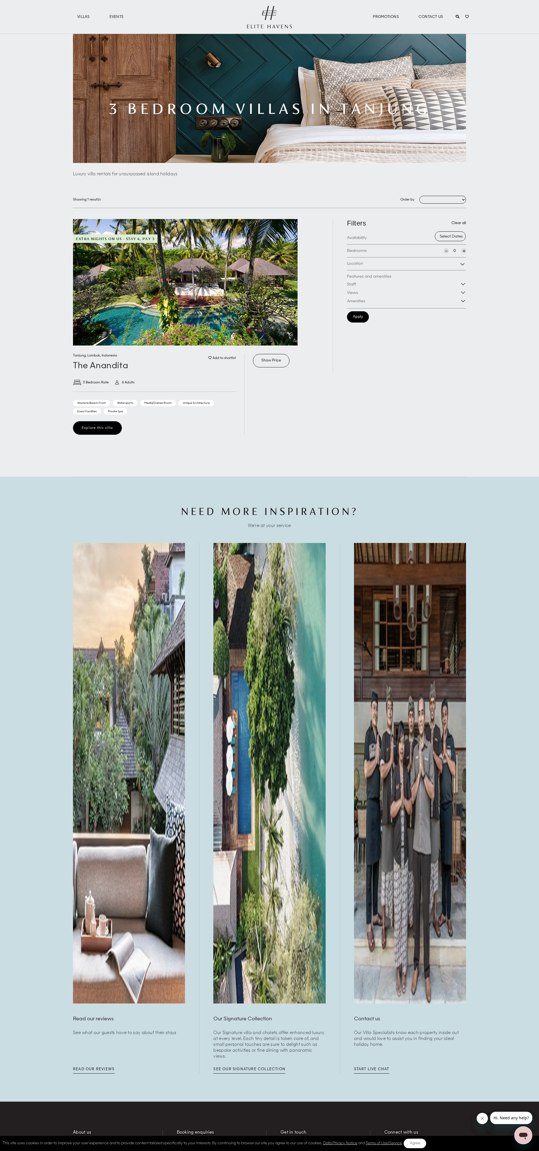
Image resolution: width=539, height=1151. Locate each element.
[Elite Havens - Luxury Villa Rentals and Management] (269, 26)
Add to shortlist (224, 358)
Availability (357, 238)
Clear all (458, 223)
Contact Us (431, 17)
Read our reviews (94, 1069)
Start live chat (371, 1069)
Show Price (271, 360)
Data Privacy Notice (340, 1143)
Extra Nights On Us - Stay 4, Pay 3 (115, 238)
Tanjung (79, 355)
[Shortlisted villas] (467, 17)
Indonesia (109, 355)
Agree (415, 1143)
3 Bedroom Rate (96, 382)
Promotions (386, 17)
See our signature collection (249, 1069)
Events (116, 17)
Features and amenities (369, 276)
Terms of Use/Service (384, 1143)
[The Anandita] (185, 282)
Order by (407, 199)
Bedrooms (357, 251)
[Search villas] (457, 17)
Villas (83, 17)
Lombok (93, 355)
